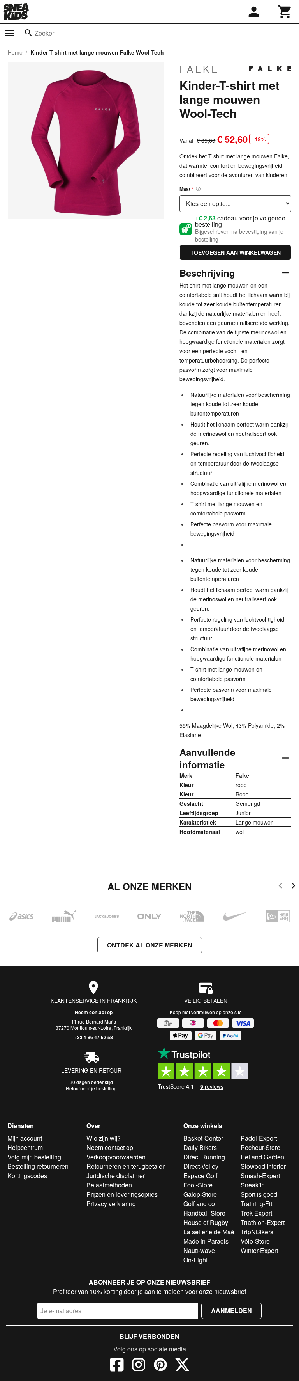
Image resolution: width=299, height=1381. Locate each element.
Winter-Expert (259, 1250)
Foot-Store (198, 1184)
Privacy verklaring (111, 1203)
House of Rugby (205, 1222)
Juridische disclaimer (115, 1175)
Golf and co (199, 1203)
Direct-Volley (200, 1166)
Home (15, 52)
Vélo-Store (255, 1241)
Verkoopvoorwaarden (116, 1156)
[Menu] (9, 33)
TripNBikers (257, 1231)
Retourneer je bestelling (91, 1088)
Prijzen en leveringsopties (122, 1194)
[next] (293, 887)
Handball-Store (204, 1213)
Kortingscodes (27, 1175)
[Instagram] (138, 1366)
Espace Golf (200, 1175)
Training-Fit (256, 1203)
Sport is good (259, 1194)
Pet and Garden (262, 1156)
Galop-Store (200, 1194)
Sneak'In (253, 1184)
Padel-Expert (259, 1138)
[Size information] (198, 189)
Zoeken (45, 32)
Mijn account (24, 1138)
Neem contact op (94, 1012)
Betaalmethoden (109, 1184)
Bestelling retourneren (38, 1166)
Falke (199, 68)
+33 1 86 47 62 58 (93, 1037)
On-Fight (195, 1259)
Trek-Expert (256, 1213)
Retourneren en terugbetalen (126, 1166)
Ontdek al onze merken (149, 944)
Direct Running (204, 1156)
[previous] (280, 887)
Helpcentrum (25, 1147)
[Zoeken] (28, 33)
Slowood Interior (263, 1166)
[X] (182, 1366)
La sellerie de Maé (208, 1231)
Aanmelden (231, 1310)
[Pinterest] (160, 1366)
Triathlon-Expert (263, 1222)
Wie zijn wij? (103, 1138)
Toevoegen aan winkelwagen (235, 252)
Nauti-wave (199, 1250)
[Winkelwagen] (285, 12)
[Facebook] (117, 1366)
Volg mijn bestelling (34, 1156)
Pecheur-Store (260, 1147)
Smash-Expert (260, 1175)
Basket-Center (203, 1138)
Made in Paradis (206, 1241)
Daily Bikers (200, 1147)
